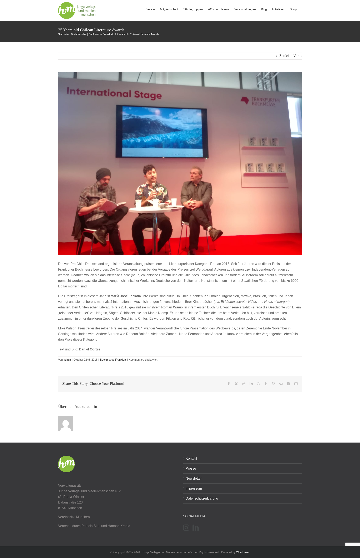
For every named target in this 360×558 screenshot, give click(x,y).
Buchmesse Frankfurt (113, 359)
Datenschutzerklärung (202, 498)
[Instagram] (186, 528)
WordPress (243, 552)
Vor (296, 56)
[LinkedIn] (195, 528)
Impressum (194, 488)
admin (67, 359)
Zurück (284, 56)
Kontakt (191, 458)
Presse (191, 468)
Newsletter (193, 478)
